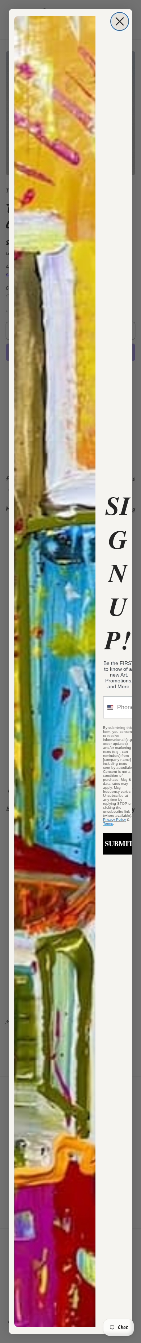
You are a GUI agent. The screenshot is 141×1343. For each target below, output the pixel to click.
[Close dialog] (120, 21)
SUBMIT (119, 843)
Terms (108, 823)
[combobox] (108, 707)
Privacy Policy (114, 819)
